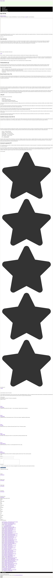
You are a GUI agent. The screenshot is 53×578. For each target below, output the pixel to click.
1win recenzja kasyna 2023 (12, 523)
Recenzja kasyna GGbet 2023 (12, 553)
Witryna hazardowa (4, 9)
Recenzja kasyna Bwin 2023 (12, 529)
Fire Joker (1, 425)
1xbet (1, 53)
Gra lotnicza (3, 8)
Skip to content (2, 0)
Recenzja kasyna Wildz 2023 (12, 527)
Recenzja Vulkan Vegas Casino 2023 (13, 559)
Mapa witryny (4, 572)
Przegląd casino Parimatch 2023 (12, 563)
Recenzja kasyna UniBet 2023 (12, 543)
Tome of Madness (3, 443)
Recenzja (3, 474)
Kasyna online (4, 7)
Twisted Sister (2, 416)
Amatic (2, 388)
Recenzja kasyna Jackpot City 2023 (9, 526)
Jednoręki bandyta (4, 10)
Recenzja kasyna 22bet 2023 (12, 531)
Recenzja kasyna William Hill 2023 (13, 541)
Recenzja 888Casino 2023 (11, 555)
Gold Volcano (2, 407)
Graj (0, 474)
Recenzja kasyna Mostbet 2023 (12, 557)
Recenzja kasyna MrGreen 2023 (12, 539)
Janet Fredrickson (4, 523)
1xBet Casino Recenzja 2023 (12, 545)
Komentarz (1, 464)
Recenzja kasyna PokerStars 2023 (13, 533)
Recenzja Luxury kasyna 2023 (12, 549)
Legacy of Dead (2, 434)
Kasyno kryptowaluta (5, 11)
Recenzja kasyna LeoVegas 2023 (12, 535)
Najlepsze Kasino (4, 527)
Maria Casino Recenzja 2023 (12, 551)
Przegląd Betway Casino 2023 (12, 561)
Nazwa (1, 456)
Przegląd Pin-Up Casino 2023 (12, 537)
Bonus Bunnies (2, 452)
